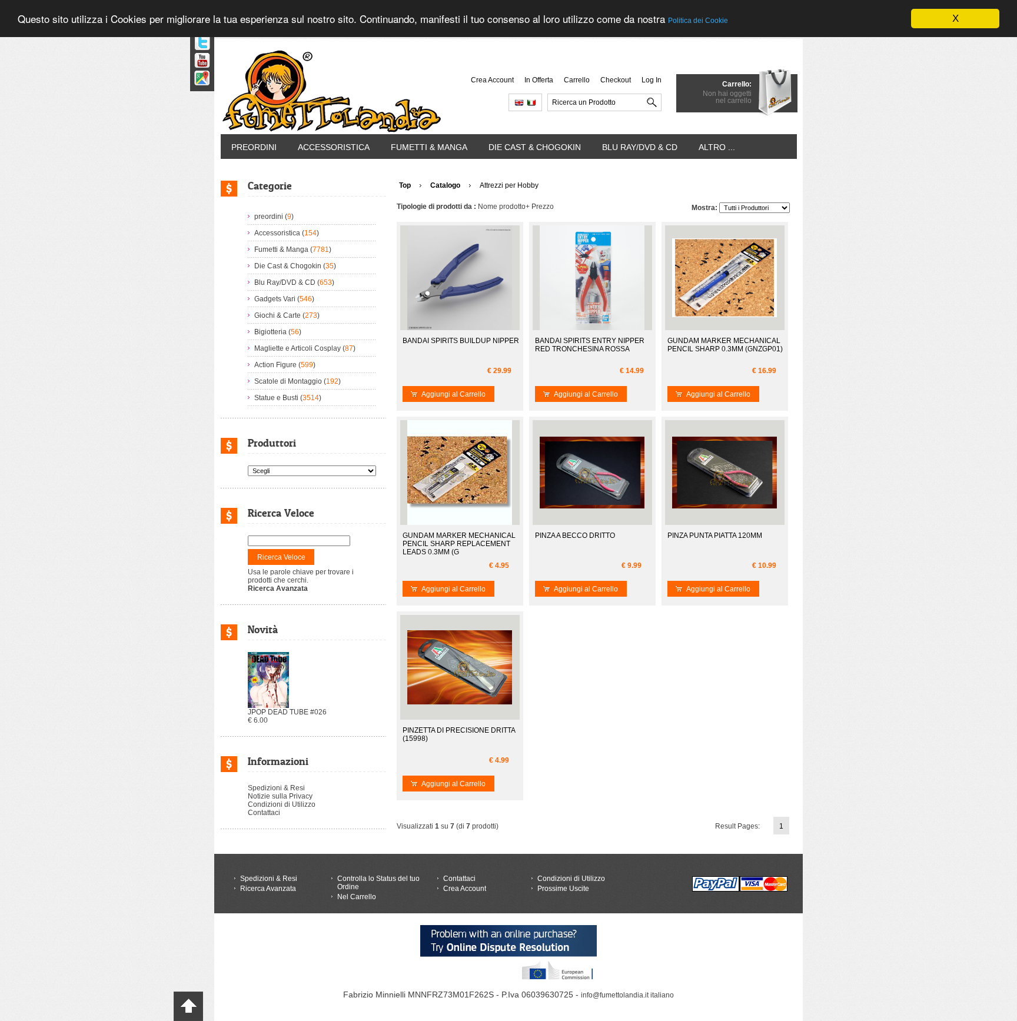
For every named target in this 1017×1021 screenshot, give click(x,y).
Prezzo (542, 206)
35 (329, 266)
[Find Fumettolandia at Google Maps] (197, 73)
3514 (311, 398)
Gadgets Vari (274, 299)
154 (310, 233)
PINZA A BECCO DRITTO (575, 535)
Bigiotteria (270, 332)
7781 (321, 249)
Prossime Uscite (563, 888)
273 (311, 315)
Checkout (615, 80)
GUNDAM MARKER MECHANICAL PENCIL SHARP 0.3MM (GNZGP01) (725, 345)
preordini (254, 147)
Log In (652, 80)
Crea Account (492, 80)
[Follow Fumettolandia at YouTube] (197, 56)
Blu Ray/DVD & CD (639, 147)
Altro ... (717, 147)
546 (306, 299)
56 (295, 332)
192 (332, 381)
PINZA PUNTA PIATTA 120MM (714, 535)
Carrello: (737, 84)
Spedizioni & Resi (276, 788)
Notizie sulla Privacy (280, 796)
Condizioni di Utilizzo (281, 804)
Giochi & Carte (277, 315)
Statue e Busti (276, 398)
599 (307, 365)
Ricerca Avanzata (268, 888)
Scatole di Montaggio (288, 381)
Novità (263, 629)
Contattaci (264, 813)
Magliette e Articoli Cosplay (297, 348)
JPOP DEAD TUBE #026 (287, 712)
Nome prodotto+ (504, 206)
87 (349, 348)
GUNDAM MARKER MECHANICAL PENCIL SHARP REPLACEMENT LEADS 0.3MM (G (459, 543)
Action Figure (275, 365)
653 (326, 282)
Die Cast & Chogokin (534, 147)
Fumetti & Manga (429, 147)
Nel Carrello (356, 897)
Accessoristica (334, 147)
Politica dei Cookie (698, 21)
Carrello (577, 80)
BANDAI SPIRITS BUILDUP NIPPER (461, 341)
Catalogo (445, 185)
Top (405, 185)
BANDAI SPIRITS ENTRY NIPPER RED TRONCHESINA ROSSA (589, 345)
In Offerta (538, 80)
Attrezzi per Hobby (509, 185)
